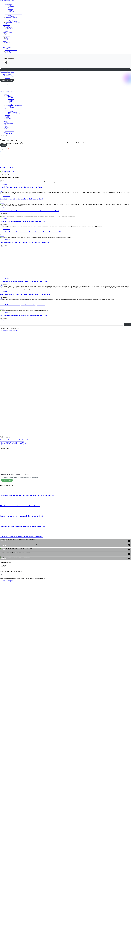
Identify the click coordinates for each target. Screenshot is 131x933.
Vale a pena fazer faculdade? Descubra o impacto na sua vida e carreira (25, 367)
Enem (6, 31)
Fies (6, 34)
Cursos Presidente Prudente (11, 50)
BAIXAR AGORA (7, 553)
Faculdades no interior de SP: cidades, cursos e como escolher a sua (23, 388)
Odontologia (11, 11)
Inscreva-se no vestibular (7, 80)
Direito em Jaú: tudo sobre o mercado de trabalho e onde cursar (13, 516)
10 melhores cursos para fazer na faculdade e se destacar (12, 514)
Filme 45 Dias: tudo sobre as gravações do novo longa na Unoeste (22, 378)
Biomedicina (11, 6)
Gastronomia (11, 16)
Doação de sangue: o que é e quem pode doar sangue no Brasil (13, 515)
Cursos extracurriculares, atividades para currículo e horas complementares (16, 512)
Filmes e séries (8, 42)
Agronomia (10, 20)
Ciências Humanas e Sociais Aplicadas (13, 14)
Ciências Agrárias (9, 18)
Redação (7, 26)
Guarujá (7, 38)
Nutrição (10, 10)
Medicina (10, 5)
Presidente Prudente (9, 39)
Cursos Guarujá (8, 52)
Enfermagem (11, 7)
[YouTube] (0, 87)
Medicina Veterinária (12, 21)
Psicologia (10, 12)
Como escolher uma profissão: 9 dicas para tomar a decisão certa (23, 221)
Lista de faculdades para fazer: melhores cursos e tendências (21, 187)
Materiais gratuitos (7, 47)
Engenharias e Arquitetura (11, 17)
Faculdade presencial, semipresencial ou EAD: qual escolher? (21, 199)
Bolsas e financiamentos (8, 32)
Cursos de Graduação (7, 48)
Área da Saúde (8, 4)
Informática (7, 23)
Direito (9, 15)
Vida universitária (6, 36)
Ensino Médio (8, 27)
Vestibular (5, 30)
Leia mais (2, 191)
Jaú (6, 37)
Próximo (6, 393)
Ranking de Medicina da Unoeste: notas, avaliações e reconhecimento (24, 354)
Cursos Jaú (7, 51)
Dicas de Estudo (6, 25)
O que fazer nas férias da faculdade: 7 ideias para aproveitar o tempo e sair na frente (29, 211)
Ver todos (4, 145)
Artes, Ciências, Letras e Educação (12, 22)
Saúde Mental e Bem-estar (11, 28)
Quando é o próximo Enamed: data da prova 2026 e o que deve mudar (24, 242)
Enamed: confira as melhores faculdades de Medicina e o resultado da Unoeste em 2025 (30, 232)
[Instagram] (0, 86)
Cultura (4, 41)
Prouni (6, 33)
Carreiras (5, 2)
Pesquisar (2, 394)
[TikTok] (0, 89)
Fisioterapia (10, 9)
